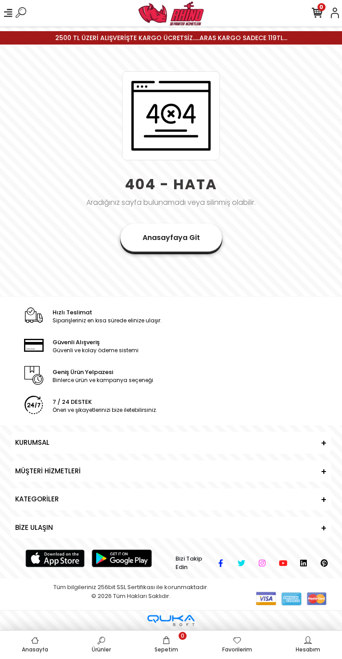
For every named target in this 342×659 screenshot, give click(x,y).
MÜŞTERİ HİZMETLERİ (48, 471)
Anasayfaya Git (171, 237)
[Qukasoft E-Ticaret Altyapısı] (171, 620)
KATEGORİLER (37, 499)
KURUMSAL (32, 442)
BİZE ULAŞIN (34, 527)
